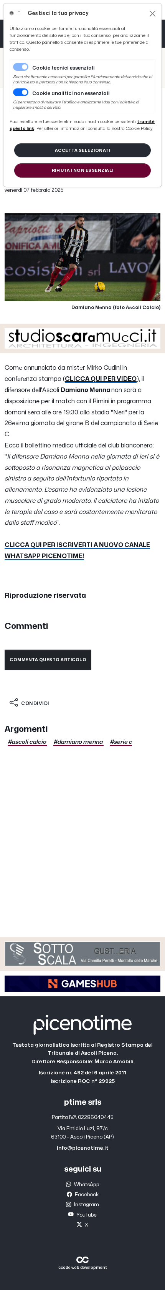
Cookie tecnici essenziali (63, 68)
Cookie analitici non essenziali (71, 93)
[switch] (20, 92)
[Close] (152, 14)
